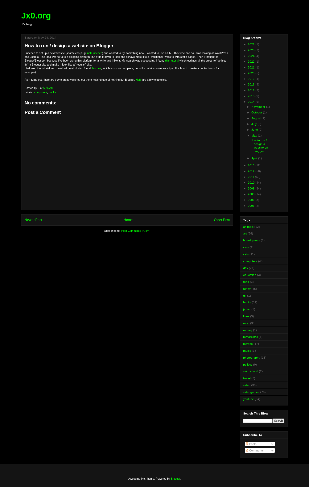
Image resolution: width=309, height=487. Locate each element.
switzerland (250, 371)
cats (246, 254)
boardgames (251, 240)
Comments (256, 450)
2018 (251, 84)
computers (40, 92)
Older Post (222, 220)
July (254, 124)
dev (245, 268)
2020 (251, 73)
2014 (251, 101)
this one (96, 68)
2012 (251, 171)
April (254, 158)
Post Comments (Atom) (135, 230)
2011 (251, 177)
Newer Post (33, 220)
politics (247, 364)
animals (248, 226)
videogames (251, 392)
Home (128, 220)
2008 (251, 194)
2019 (251, 78)
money (247, 330)
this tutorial (172, 60)
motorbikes (250, 336)
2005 (251, 199)
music (247, 350)
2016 (251, 90)
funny (247, 288)
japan (247, 309)
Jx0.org (36, 15)
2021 (251, 67)
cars (246, 247)
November (258, 106)
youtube (248, 399)
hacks (52, 92)
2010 (251, 182)
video (246, 385)
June (255, 129)
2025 (251, 50)
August (256, 118)
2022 (251, 61)
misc (246, 323)
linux (246, 316)
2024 (251, 56)
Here (138, 79)
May (254, 135)
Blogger (175, 478)
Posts (252, 444)
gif (244, 295)
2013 (251, 165)
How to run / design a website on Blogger (259, 146)
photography (251, 357)
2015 (251, 96)
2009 (251, 188)
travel (247, 378)
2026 (251, 44)
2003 (251, 205)
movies (248, 343)
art (245, 233)
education (249, 274)
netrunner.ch (94, 53)
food (246, 281)
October (257, 112)
